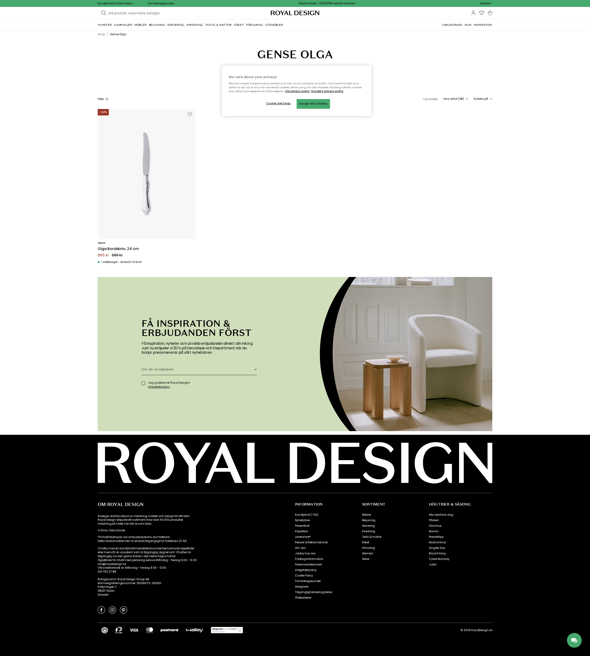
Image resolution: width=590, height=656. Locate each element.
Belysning (369, 520)
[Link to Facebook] (101, 609)
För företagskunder (308, 581)
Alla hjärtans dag (441, 514)
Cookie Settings (278, 103)
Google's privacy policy (327, 91)
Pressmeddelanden (308, 564)
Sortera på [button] (481, 99)
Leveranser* (303, 536)
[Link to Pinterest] (123, 609)
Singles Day (437, 548)
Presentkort (302, 525)
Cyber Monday (439, 559)
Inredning (368, 531)
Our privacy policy (297, 91)
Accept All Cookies (313, 104)
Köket (365, 542)
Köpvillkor (301, 531)
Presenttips (436, 536)
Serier (365, 559)
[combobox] (486, 3)
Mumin (433, 531)
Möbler (366, 514)
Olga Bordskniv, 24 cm (118, 249)
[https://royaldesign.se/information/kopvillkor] (226, 630)
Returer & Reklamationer (311, 542)
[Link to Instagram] (112, 609)
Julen (432, 564)
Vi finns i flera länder (111, 530)
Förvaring (368, 548)
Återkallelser (303, 597)
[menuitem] (105, 24)
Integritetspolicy (306, 570)
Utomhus (435, 525)
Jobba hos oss (305, 553)
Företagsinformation (309, 559)
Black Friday (437, 553)
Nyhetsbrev (302, 520)
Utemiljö (367, 553)
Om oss (300, 548)
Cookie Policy (304, 575)
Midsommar (437, 542)
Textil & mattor (372, 536)
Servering (368, 525)
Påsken (434, 520)
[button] (486, 3)
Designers (302, 586)
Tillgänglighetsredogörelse (313, 592)
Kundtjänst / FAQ (306, 514)
